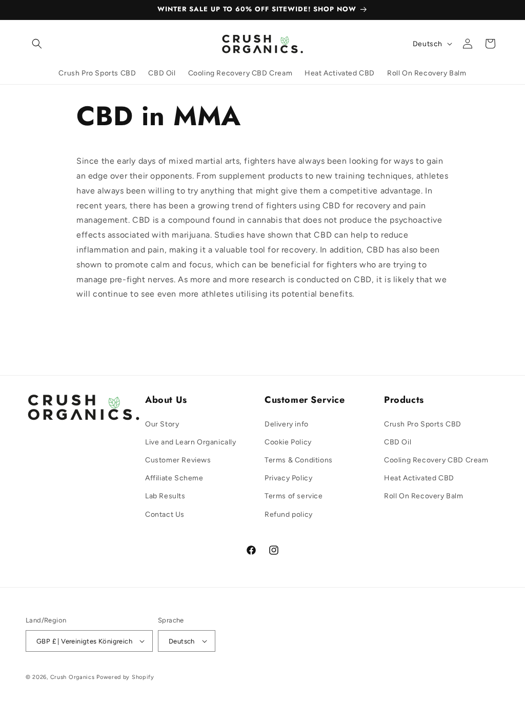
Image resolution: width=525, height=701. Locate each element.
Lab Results (165, 496)
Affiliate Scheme (174, 478)
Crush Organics (72, 677)
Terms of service (294, 496)
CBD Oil (397, 442)
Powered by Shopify (125, 677)
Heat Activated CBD (419, 478)
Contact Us (165, 514)
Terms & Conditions (299, 460)
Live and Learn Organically (190, 442)
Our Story (162, 424)
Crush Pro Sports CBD (422, 424)
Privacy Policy (288, 478)
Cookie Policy (288, 442)
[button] (37, 43)
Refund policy (289, 514)
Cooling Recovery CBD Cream (436, 460)
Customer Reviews (178, 460)
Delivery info (287, 424)
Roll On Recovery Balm (423, 496)
